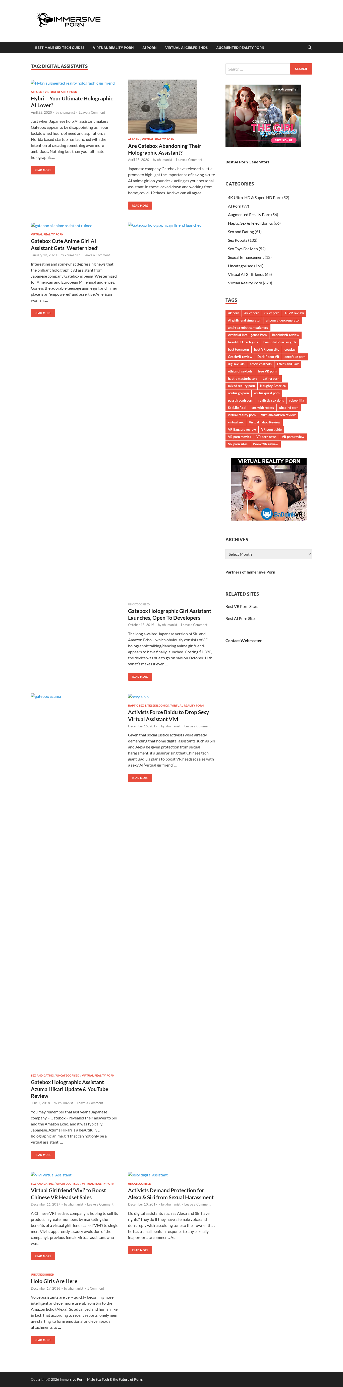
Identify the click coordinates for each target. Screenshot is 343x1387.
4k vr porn (251, 313)
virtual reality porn (242, 415)
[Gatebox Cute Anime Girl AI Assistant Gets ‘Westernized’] (74, 225)
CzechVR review (240, 357)
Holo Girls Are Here (54, 1281)
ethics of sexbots (240, 371)
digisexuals (236, 364)
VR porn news (266, 437)
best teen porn (238, 349)
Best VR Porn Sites (241, 606)
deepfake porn (294, 357)
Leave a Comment (92, 112)
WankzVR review (265, 444)
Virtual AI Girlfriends (186, 48)
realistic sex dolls (271, 400)
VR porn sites (238, 444)
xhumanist (67, 112)
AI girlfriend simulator (244, 320)
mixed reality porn (241, 386)
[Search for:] (268, 69)
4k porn (233, 313)
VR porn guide (271, 429)
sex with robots (263, 408)
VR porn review (293, 437)
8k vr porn (271, 313)
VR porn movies (239, 437)
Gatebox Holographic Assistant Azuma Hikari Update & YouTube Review (69, 1089)
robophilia (296, 400)
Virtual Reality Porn (113, 48)
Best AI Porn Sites (240, 618)
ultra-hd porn (288, 408)
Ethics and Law (288, 364)
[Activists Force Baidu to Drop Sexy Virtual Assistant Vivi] (171, 696)
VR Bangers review (242, 429)
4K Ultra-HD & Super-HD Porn (254, 197)
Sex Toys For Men (243, 248)
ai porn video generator (283, 320)
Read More (41, 169)
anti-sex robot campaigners (248, 328)
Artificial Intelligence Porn (247, 335)
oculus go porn (238, 393)
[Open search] (309, 47)
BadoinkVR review (285, 335)
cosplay (290, 349)
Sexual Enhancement (246, 257)
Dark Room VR (268, 357)
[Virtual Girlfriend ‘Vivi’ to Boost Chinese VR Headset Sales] (74, 1174)
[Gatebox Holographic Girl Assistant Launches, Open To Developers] (171, 410)
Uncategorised (67, 1075)
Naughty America (273, 386)
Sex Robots (237, 240)
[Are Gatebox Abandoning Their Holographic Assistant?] (171, 107)
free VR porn (267, 371)
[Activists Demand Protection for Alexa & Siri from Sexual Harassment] (171, 1174)
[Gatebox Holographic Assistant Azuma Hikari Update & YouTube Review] (74, 881)
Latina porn (271, 378)
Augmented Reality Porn (240, 48)
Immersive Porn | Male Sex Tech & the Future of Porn (101, 1379)
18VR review (294, 313)
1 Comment (95, 1288)
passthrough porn (240, 400)
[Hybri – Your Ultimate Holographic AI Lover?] (74, 83)
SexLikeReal (237, 408)
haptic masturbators (242, 378)
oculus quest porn (266, 393)
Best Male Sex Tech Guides (59, 48)
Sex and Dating (42, 1075)
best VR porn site (266, 349)
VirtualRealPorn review (278, 415)
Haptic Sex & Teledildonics (148, 705)
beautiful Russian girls (279, 342)
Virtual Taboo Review (264, 422)
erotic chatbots (261, 364)
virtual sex (236, 422)
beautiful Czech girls (243, 342)
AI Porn (149, 48)
